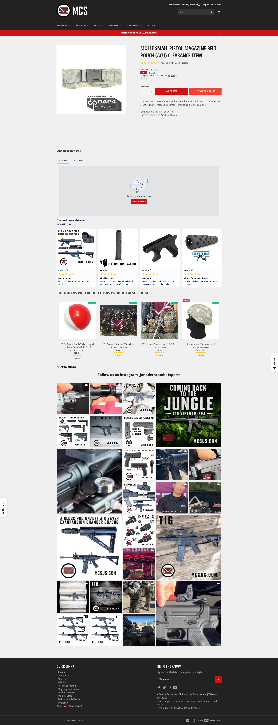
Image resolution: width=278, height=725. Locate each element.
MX (81, 706)
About (97, 25)
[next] (219, 331)
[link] (188, 415)
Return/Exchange (67, 685)
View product (77, 323)
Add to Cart (171, 91)
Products (81, 25)
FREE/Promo (189, 4)
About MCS (63, 679)
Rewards (217, 4)
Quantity (144, 86)
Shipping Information (69, 689)
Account (152, 25)
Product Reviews (66, 692)
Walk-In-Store (65, 695)
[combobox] (196, 12)
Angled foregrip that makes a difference (179, 707)
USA (68, 706)
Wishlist (62, 682)
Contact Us (63, 675)
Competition (134, 25)
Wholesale (63, 702)
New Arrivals (63, 25)
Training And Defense (69, 699)
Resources (114, 25)
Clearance (175, 4)
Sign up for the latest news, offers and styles (180, 672)
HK (75, 706)
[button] (181, 75)
